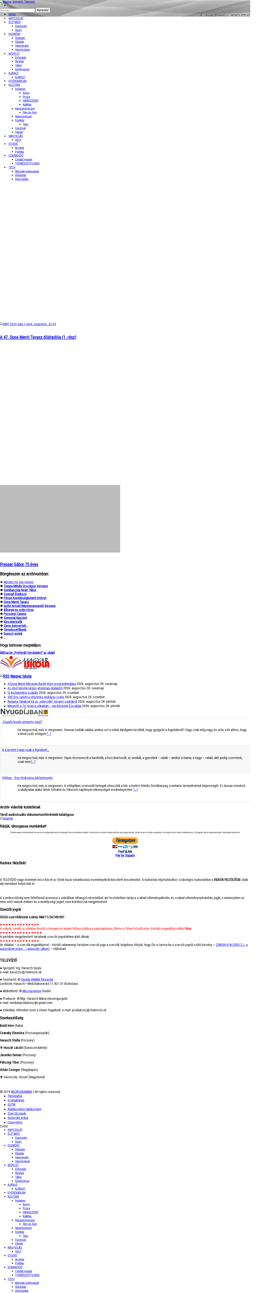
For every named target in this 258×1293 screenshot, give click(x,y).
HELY (18, 1251)
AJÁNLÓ (12, 1185)
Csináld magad (23, 159)
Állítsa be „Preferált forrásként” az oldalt (27, 653)
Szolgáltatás (16, 1100)
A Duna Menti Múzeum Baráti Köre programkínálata (42, 684)
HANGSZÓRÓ (30, 100)
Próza (26, 97)
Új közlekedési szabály (23, 693)
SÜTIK (11, 1105)
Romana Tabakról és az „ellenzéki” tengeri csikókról (42, 701)
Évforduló (20, 57)
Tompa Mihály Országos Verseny (26, 586)
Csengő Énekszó (15, 594)
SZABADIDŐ (15, 155)
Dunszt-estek (13, 634)
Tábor (18, 1177)
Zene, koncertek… (16, 626)
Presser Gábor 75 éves (19, 564)
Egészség (21, 1138)
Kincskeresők (13, 622)
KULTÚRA (14, 85)
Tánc (25, 124)
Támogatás (15, 1096)
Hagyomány (22, 46)
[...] (49, 734)
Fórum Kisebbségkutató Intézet (25, 598)
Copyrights (15, 1122)
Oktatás (19, 61)
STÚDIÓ (13, 144)
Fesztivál (20, 1240)
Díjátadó (20, 38)
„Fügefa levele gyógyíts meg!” (22, 722)
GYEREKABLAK (17, 1192)
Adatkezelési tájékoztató (24, 1109)
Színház (19, 120)
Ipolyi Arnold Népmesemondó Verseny (30, 606)
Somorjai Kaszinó (15, 618)
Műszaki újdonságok (27, 171)
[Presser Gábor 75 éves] (60, 551)
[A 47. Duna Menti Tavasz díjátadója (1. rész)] (28, 324)
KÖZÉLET (14, 53)
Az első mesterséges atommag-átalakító (35, 688)
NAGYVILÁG (15, 1247)
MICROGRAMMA (21, 1092)
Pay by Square (125, 855)
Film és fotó (30, 112)
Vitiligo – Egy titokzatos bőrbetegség (27, 778)
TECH (11, 167)
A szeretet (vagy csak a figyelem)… (25, 750)
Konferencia (22, 69)
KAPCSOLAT (15, 1130)
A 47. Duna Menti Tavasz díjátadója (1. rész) (38, 337)
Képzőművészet (25, 108)
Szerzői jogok (17, 1113)
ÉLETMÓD (14, 22)
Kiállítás (27, 104)
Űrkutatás (20, 175)
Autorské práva (18, 1118)
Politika (19, 1263)
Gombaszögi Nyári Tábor (20, 590)
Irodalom (20, 89)
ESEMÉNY (14, 34)
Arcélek (19, 1259)
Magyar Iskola (21, 676)
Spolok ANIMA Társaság (37, 979)
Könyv (26, 93)
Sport (18, 1142)
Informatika (21, 179)
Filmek (19, 1243)
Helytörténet (22, 50)
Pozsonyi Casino (15, 614)
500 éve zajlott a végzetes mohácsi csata (36, 697)
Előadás (19, 42)
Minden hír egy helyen (19, 582)
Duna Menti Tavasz (16, 602)
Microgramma (31, 991)
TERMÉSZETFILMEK (27, 163)
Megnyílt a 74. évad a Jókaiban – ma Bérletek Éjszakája (44, 706)
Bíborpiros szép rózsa (19, 610)
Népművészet (23, 116)
